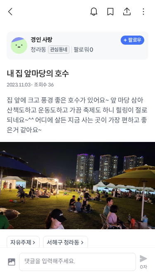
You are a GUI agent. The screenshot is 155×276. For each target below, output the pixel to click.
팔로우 (134, 40)
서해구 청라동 (63, 242)
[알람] (94, 12)
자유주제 (20, 242)
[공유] (127, 12)
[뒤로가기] (12, 12)
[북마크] (110, 12)
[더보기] (143, 12)
